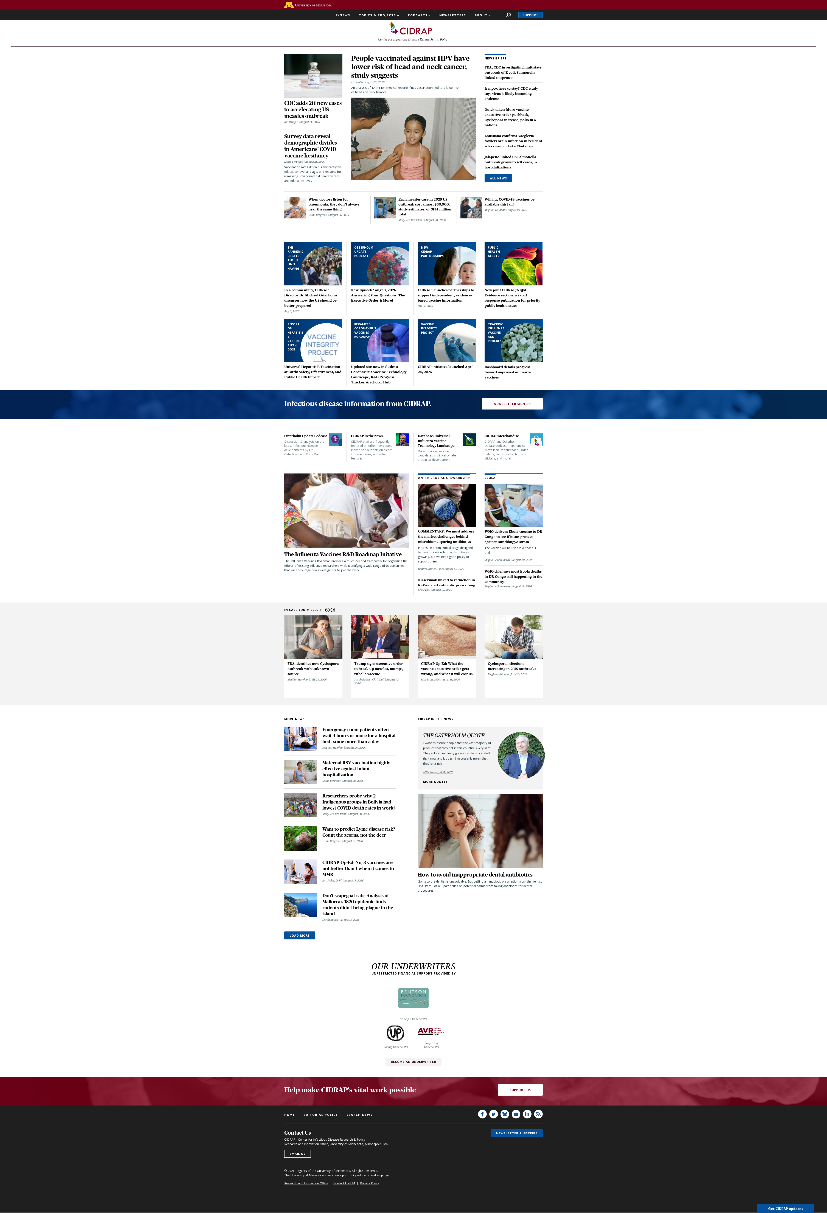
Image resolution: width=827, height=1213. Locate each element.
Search (508, 15)
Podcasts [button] (417, 15)
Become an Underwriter (413, 1062)
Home (289, 1115)
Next (333, 610)
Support (530, 15)
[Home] (410, 28)
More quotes (435, 782)
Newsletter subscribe (516, 1133)
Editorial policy (321, 1115)
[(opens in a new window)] (308, 5)
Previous (327, 610)
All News (498, 178)
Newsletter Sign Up (512, 404)
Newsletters (452, 15)
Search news (360, 1115)
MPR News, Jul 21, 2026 (438, 772)
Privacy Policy (369, 1183)
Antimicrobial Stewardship (444, 478)
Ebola (490, 478)
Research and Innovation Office (306, 1183)
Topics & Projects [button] (377, 15)
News (345, 15)
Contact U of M (344, 1183)
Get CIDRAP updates (785, 1208)
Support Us (520, 1090)
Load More (300, 935)
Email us (297, 1154)
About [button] (481, 15)
